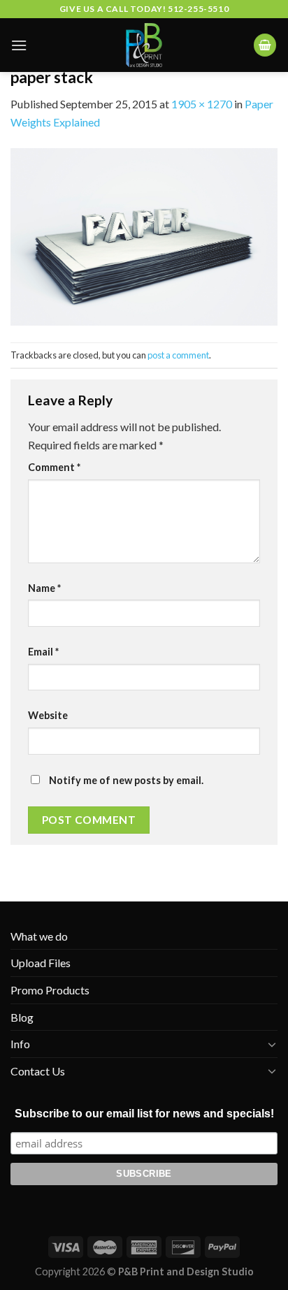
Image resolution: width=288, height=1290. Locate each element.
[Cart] (265, 45)
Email (43, 652)
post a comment (178, 355)
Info (20, 1043)
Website (48, 715)
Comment (54, 467)
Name (44, 588)
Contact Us (37, 1071)
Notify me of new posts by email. (126, 780)
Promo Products (49, 990)
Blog (22, 1017)
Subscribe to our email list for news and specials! (144, 1113)
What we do (39, 936)
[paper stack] (144, 235)
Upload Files (40, 962)
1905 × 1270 (201, 103)
